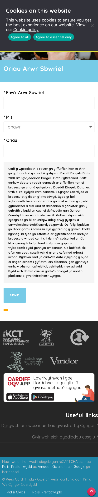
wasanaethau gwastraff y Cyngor (61, 425)
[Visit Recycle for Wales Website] (79, 337)
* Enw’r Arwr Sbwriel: (24, 92)
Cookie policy (26, 29)
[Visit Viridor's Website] (63, 361)
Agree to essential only (54, 37)
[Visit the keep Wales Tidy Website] (24, 361)
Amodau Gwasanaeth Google (61, 467)
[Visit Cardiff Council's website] (47, 337)
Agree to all (20, 37)
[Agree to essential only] (92, 25)
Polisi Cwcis (16, 492)
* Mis (8, 117)
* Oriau (10, 140)
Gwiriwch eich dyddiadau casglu (63, 437)
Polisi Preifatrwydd (17, 467)
